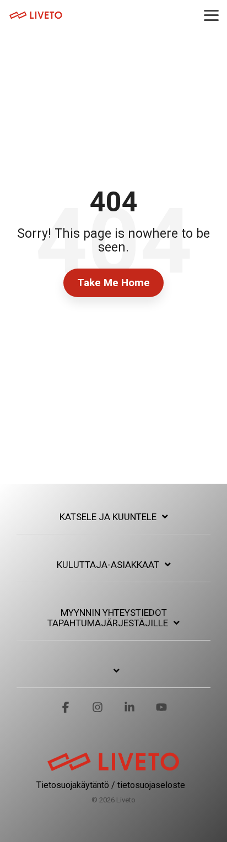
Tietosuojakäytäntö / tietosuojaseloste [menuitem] (110, 785)
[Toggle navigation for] (113, 676)
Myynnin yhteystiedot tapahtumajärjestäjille (107, 618)
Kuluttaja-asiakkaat (108, 564)
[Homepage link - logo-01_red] (113, 767)
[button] (211, 14)
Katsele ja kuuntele (108, 516)
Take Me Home (113, 282)
